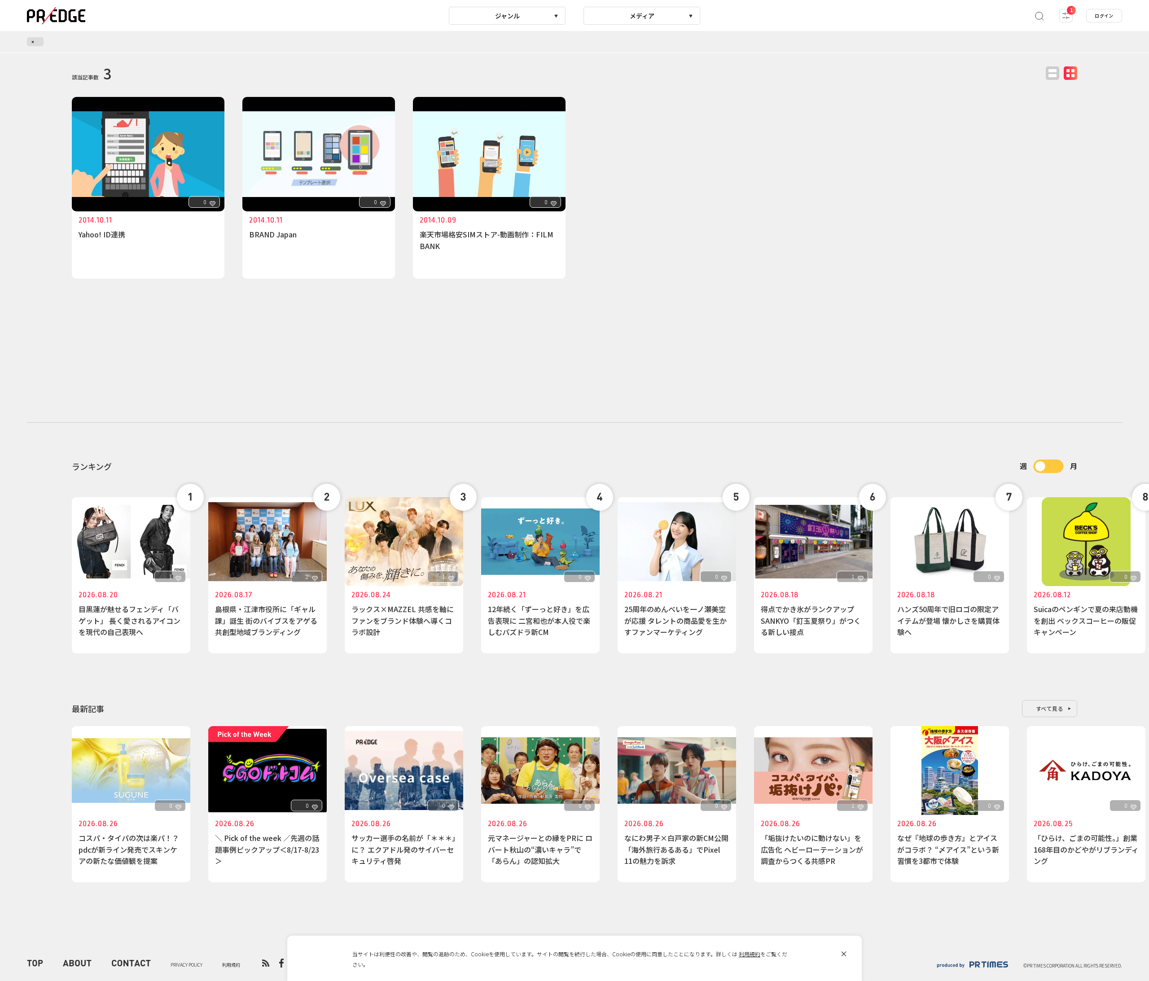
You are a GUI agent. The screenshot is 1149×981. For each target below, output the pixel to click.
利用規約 (749, 954)
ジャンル (507, 15)
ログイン (1104, 15)
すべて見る (1050, 708)
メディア (642, 15)
